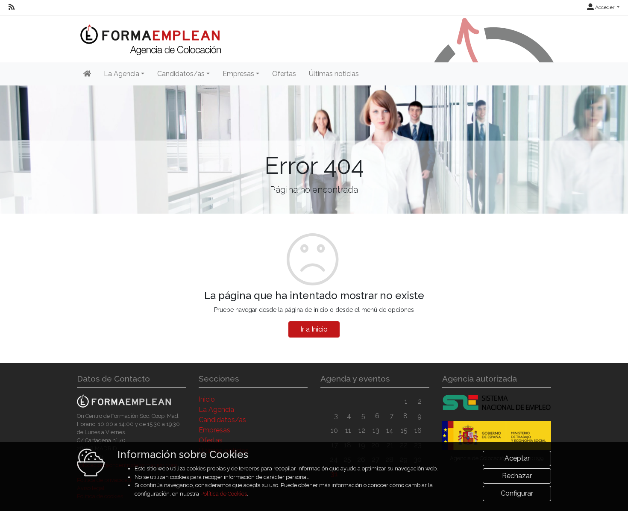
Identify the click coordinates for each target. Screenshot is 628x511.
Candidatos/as (222, 420)
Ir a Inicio (314, 329)
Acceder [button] (605, 7)
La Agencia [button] (121, 74)
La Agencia (216, 409)
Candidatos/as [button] (181, 74)
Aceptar (517, 458)
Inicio (207, 399)
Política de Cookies (223, 493)
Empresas (214, 430)
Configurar (517, 493)
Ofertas (284, 74)
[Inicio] (149, 34)
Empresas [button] (238, 74)
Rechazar (517, 476)
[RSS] (12, 7)
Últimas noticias (334, 74)
